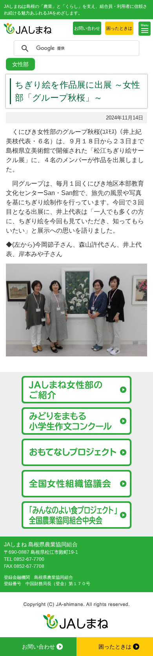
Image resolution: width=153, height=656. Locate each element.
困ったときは (119, 28)
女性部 (20, 64)
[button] (144, 29)
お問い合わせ (87, 28)
